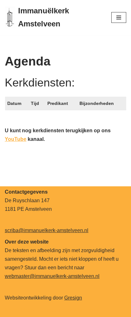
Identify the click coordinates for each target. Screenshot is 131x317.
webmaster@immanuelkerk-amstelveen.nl (52, 276)
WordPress (85, 310)
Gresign (73, 297)
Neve (11, 310)
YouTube (15, 139)
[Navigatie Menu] (118, 17)
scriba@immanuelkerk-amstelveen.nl (46, 230)
